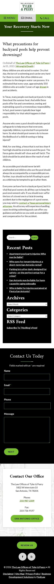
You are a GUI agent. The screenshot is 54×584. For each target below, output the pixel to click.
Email (7, 385)
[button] (9, 17)
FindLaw (41, 577)
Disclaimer (8, 573)
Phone (7, 399)
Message (9, 413)
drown (43, 87)
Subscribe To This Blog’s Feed (22, 327)
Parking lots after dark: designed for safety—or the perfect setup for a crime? (28, 272)
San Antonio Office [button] (27, 518)
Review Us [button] (27, 545)
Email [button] (29, 17)
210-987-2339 (27, 500)
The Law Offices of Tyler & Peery (32, 63)
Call (46, 18)
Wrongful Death (24, 66)
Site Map (19, 573)
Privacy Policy (33, 573)
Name (7, 370)
